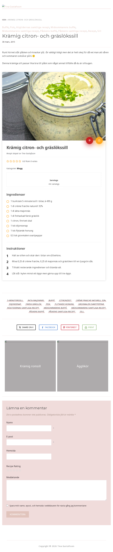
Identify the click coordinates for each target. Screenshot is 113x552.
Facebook (50, 327)
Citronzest (65, 300)
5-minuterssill (15, 300)
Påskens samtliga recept (72, 31)
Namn (9, 422)
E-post (9, 436)
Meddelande (12, 477)
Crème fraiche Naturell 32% (91, 300)
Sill (99, 31)
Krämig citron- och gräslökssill (40, 36)
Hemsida (10, 450)
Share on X (27, 327)
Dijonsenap (15, 304)
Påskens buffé (48, 31)
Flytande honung (64, 304)
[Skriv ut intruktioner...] (99, 140)
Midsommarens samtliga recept (20, 31)
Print (91, 327)
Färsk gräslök (33, 304)
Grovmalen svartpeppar (91, 304)
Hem (4, 20)
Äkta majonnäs (36, 300)
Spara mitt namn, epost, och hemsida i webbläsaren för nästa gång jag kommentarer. (48, 505)
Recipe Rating (13, 466)
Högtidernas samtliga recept (32, 27)
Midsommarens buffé (63, 27)
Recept (92, 31)
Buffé (5, 27)
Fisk (12, 27)
